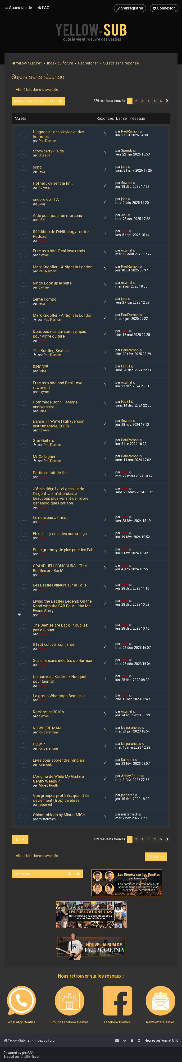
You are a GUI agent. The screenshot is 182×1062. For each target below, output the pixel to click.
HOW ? (39, 744)
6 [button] (161, 101)
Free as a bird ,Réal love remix (59, 250)
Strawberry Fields (48, 151)
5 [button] (154, 101)
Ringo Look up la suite (52, 283)
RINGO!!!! (40, 366)
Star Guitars (43, 440)
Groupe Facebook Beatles (69, 1022)
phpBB (27, 1053)
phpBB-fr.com (31, 1056)
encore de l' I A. (46, 199)
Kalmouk (45, 764)
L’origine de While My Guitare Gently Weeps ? (58, 778)
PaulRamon (47, 141)
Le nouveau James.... (51, 517)
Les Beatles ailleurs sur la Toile (59, 585)
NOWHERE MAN (47, 728)
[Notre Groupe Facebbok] (69, 1001)
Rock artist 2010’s (48, 712)
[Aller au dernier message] (140, 131)
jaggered (45, 804)
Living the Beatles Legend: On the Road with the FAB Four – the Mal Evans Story (62, 606)
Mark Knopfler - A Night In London (62, 267)
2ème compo (44, 299)
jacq (42, 171)
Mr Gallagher (44, 456)
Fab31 (43, 371)
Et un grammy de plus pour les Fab (63, 549)
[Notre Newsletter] (160, 1001)
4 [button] (148, 101)
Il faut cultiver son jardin (54, 644)
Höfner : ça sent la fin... (53, 183)
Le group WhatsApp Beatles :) (59, 695)
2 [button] (136, 101)
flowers (44, 187)
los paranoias (49, 732)
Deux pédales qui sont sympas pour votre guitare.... (59, 334)
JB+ (42, 220)
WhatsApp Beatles (21, 1022)
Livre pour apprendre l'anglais (59, 760)
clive (42, 241)
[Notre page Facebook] (117, 1001)
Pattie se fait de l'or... (51, 472)
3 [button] (142, 101)
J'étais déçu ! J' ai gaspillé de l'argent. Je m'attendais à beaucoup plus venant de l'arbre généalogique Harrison (60, 495)
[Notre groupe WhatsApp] (21, 1001)
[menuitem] (44, 7)
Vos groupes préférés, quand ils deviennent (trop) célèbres (61, 798)
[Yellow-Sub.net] (91, 32)
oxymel (44, 255)
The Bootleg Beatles (50, 350)
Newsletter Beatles (160, 1022)
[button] (167, 101)
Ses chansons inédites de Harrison (63, 660)
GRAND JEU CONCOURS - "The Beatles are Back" (60, 568)
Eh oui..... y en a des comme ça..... (62, 533)
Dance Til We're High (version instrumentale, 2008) (58, 423)
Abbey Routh (48, 785)
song (37, 167)
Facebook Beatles (117, 1022)
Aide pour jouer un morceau (57, 215)
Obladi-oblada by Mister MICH (59, 814)
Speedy (44, 155)
